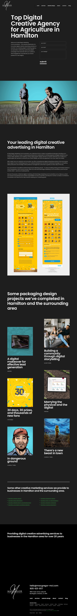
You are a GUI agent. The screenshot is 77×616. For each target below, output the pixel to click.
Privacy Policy (48, 610)
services (43, 5)
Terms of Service (54, 610)
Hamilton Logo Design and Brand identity (19, 505)
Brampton (47, 604)
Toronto (50, 605)
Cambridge (60, 604)
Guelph (42, 604)
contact (64, 5)
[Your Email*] (53, 47)
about (58, 5)
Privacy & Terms (32, 612)
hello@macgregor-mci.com (44, 585)
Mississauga (37, 604)
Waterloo (32, 605)
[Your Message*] (53, 54)
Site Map (40, 612)
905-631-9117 (36, 588)
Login (37, 612)
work (38, 5)
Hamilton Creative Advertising (48, 505)
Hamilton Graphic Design (14, 498)
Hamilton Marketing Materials (48, 502)
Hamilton (52, 604)
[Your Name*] (53, 43)
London (54, 605)
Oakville (36, 605)
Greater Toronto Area (43, 605)
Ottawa (58, 605)
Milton (56, 604)
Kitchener (66, 604)
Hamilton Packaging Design (48, 498)
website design (51, 5)
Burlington (32, 604)
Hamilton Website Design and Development (19, 502)
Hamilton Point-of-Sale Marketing (49, 500)
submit (43, 61)
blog (69, 5)
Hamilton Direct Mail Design (15, 500)
